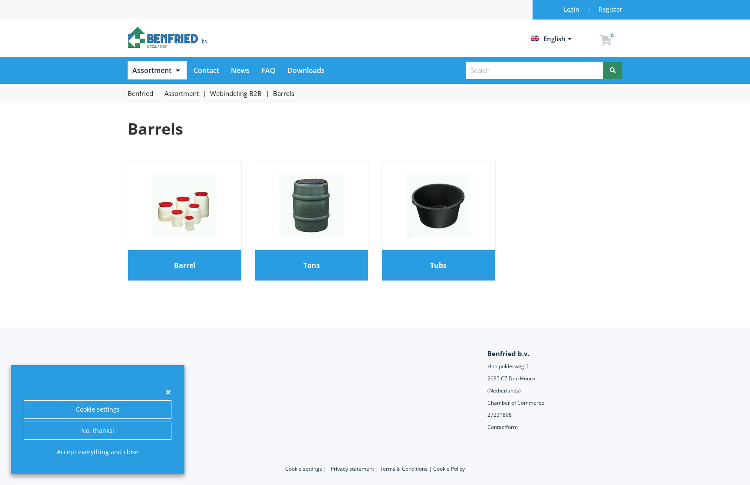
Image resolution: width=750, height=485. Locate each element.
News (240, 70)
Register (610, 9)
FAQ (268, 70)
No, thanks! (97, 430)
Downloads (306, 70)
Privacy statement (352, 468)
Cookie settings (98, 409)
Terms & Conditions (404, 468)
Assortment (151, 70)
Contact (206, 70)
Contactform (502, 427)
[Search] (612, 70)
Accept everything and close (97, 452)
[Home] (169, 37)
